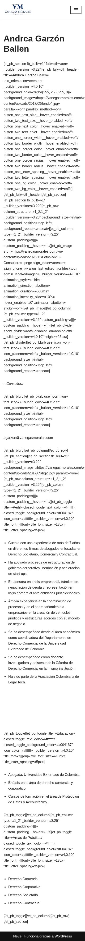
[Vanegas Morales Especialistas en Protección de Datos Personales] (18, 9)
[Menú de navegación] (75, 10)
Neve (17, 936)
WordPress (63, 936)
